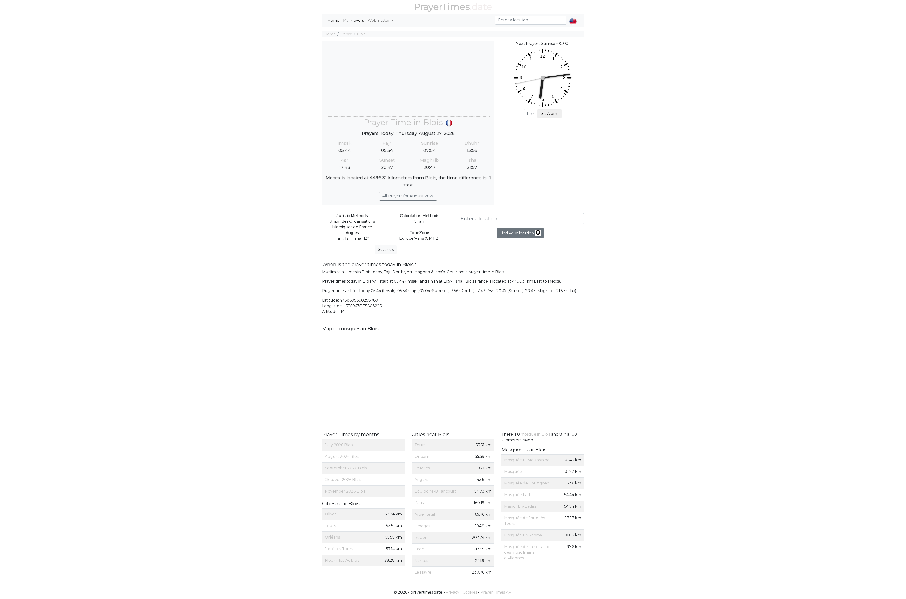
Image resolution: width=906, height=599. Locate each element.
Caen (419, 549)
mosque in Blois (535, 434)
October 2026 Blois (343, 479)
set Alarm (549, 113)
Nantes (421, 560)
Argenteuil (425, 514)
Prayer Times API (496, 592)
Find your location (517, 233)
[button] (573, 17)
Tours (330, 525)
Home (333, 20)
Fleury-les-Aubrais (342, 560)
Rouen (421, 537)
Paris (419, 503)
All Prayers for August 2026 (408, 196)
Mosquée (513, 471)
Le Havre (423, 572)
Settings (386, 249)
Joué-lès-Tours (339, 549)
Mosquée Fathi (518, 495)
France (346, 34)
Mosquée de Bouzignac (526, 483)
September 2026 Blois (346, 468)
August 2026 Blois (342, 456)
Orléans (332, 537)
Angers (421, 479)
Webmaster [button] (379, 20)
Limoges (422, 526)
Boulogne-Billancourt (435, 491)
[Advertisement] (408, 81)
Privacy (452, 592)
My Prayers (353, 20)
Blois (361, 34)
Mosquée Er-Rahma (523, 535)
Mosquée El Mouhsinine (526, 460)
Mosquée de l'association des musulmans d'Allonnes (527, 552)
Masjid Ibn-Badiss (520, 506)
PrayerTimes (442, 6)
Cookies (470, 592)
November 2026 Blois (345, 491)
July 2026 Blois (339, 445)
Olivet (330, 514)
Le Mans (422, 468)
